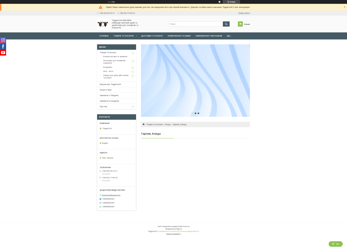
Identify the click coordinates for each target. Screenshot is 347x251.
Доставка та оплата (152, 36)
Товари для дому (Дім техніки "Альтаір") (115, 76)
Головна (104, 36)
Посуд (168, 124)
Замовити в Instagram (109, 101)
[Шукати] (226, 24)
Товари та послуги (123, 36)
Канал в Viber (106, 90)
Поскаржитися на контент (167, 231)
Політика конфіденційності (189, 231)
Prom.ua (186, 226)
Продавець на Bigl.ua (173, 229)
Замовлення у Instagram (208, 36)
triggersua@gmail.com (111, 195)
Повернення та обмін (179, 36)
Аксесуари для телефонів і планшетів (114, 61)
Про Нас (103, 106)
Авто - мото (108, 71)
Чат (337, 244)
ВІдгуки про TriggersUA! (110, 84)
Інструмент (107, 67)
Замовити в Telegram (109, 95)
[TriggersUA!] (103, 29)
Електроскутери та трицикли (115, 56)
